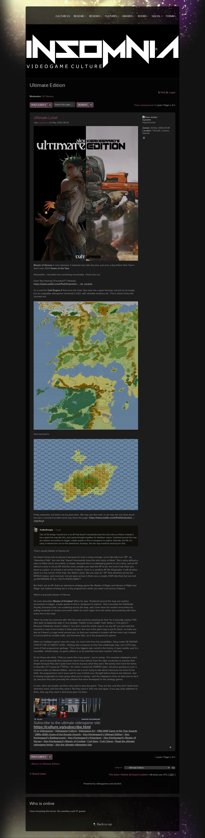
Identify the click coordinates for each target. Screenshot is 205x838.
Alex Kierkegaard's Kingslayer (85, 737)
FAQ (162, 92)
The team (114, 774)
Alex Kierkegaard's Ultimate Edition (103, 734)
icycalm (42, 122)
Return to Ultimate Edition (46, 763)
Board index (39, 773)
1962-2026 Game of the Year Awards (117, 731)
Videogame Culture (66, 731)
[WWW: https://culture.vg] (144, 137)
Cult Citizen (106, 741)
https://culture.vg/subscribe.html (62, 727)
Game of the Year (60, 268)
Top (170, 747)
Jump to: (119, 767)
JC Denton (48, 96)
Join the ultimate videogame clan (73, 744)
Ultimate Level (45, 118)
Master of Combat (63, 601)
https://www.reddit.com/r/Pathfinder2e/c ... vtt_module (63, 284)
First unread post (143, 105)
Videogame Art (87, 731)
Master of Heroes (43, 265)
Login (172, 92)
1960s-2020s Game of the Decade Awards (58, 734)
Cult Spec (92, 741)
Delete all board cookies (134, 774)
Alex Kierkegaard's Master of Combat (64, 741)
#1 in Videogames (43, 731)
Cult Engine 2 (55, 290)
